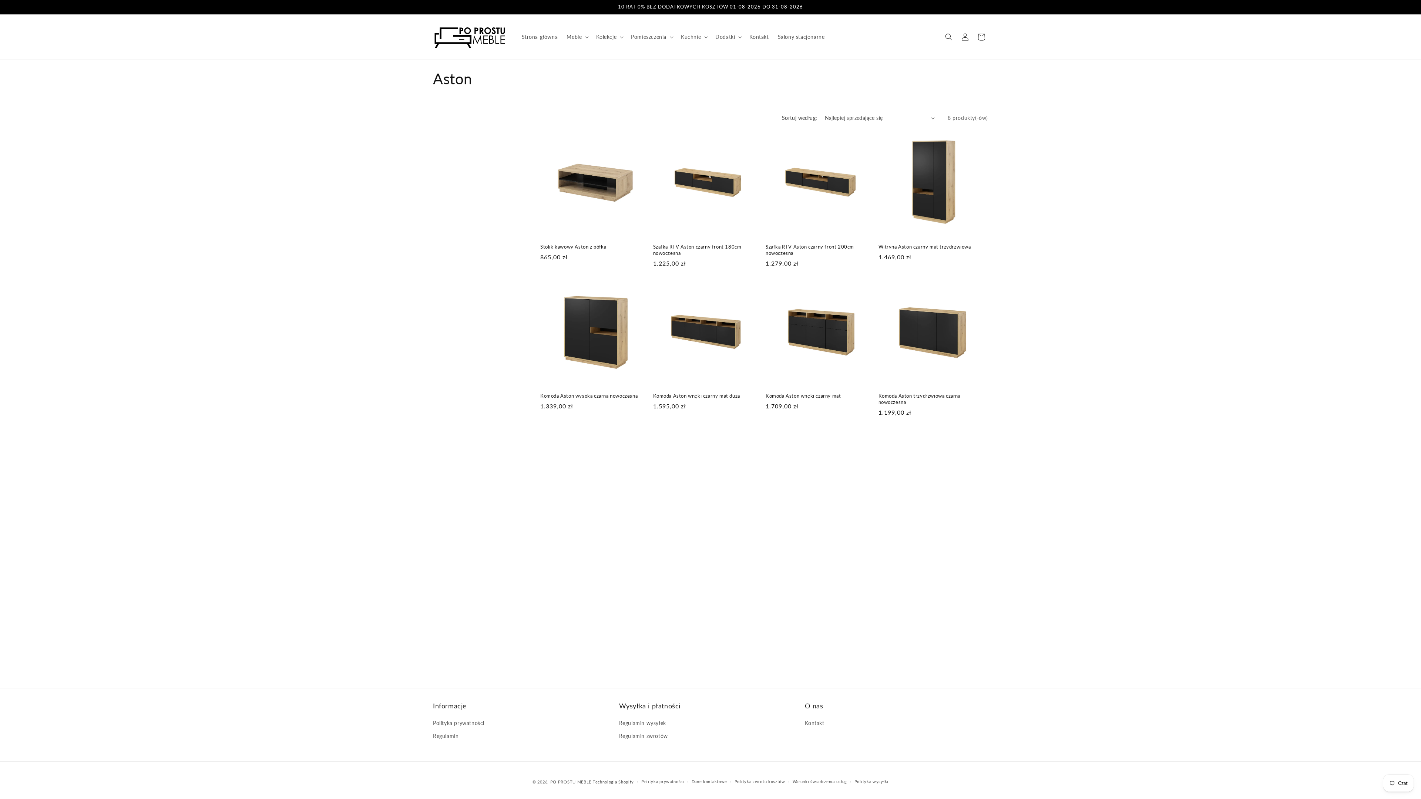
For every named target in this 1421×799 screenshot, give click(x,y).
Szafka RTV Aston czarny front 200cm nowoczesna (810, 250)
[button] (577, 37)
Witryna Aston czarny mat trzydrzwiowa (925, 247)
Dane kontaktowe (710, 781)
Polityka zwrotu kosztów (760, 781)
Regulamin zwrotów (643, 736)
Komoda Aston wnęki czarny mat (803, 396)
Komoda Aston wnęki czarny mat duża (696, 396)
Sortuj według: (799, 118)
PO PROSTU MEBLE (571, 781)
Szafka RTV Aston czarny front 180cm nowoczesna (697, 250)
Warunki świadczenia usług (820, 781)
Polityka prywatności (458, 723)
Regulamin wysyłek (642, 723)
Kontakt (814, 723)
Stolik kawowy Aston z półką (573, 247)
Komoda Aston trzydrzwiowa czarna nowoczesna (920, 399)
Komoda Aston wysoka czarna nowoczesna (589, 396)
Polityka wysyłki (871, 781)
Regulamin (445, 736)
